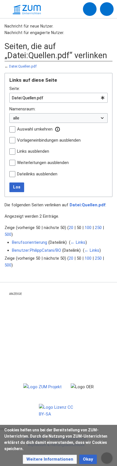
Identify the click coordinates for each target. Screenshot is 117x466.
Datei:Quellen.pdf (23, 66)
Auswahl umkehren (35, 129)
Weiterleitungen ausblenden (43, 162)
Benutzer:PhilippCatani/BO (36, 250)
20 (71, 227)
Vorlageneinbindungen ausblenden (49, 140)
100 (88, 227)
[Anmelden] (90, 9)
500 (8, 234)
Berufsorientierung (29, 242)
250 (98, 227)
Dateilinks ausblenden (37, 174)
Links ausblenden (33, 151)
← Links (77, 242)
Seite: (14, 88)
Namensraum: (22, 109)
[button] (57, 129)
